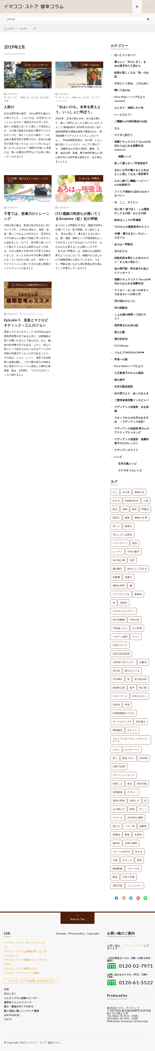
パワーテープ (120, 543)
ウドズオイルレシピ (130, 470)
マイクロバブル (121, 594)
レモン (116, 749)
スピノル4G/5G (121, 851)
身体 (139, 860)
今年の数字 (133, 551)
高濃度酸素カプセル (124, 713)
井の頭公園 (119, 560)
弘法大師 (44, 97)
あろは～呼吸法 (90, 178)
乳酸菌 (116, 577)
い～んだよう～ (123, 114)
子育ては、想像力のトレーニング (27, 216)
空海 (6, 101)
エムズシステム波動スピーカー (21, 997)
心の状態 (137, 628)
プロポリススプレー (124, 611)
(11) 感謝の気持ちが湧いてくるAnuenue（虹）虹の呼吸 (78, 216)
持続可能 (142, 783)
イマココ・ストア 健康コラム (43, 1042)
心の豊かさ (119, 809)
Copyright (93, 933)
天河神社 (117, 679)
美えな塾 (119, 332)
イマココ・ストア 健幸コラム (20, 968)
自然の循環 (131, 843)
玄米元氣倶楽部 (123, 386)
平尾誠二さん (120, 628)
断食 (115, 877)
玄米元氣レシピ (127, 463)
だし (115, 492)
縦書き (128, 577)
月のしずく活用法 (122, 534)
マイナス (117, 817)
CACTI (8, 1019)
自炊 (132, 560)
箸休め (116, 843)
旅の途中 (119, 379)
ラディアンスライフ (126, 449)
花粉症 (123, 602)
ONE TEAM (119, 766)
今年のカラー (139, 696)
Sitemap (61, 933)
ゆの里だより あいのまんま (131, 393)
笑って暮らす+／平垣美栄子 (131, 163)
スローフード (120, 696)
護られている (132, 670)
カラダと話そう (123, 134)
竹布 (6, 989)
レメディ (117, 551)
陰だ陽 (143, 687)
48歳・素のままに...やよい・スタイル (28, 179)
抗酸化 (143, 662)
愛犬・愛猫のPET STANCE (18, 1006)
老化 (129, 783)
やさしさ (127, 860)
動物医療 (117, 868)
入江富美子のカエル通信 (128, 372)
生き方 (116, 500)
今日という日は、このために (131, 83)
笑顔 (134, 543)
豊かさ (116, 826)
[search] (148, 19)
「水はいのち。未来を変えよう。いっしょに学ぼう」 (78, 109)
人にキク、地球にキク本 (128, 107)
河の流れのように (125, 300)
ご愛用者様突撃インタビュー (131, 400)
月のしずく (13, 97)
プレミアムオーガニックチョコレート (130, 740)
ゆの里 (34, 97)
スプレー (132, 792)
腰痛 (127, 517)
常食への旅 (121, 359)
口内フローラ (120, 645)
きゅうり (132, 730)
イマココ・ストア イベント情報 (21, 972)
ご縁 (145, 500)
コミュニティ (134, 885)
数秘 (127, 834)
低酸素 (143, 826)
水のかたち (121, 251)
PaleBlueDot (132, 500)
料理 (127, 704)
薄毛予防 (117, 885)
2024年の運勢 (135, 817)
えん (117, 128)
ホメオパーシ (132, 749)
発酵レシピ (124, 156)
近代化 (116, 670)
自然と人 (135, 800)
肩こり (116, 526)
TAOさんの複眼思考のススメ (32, 284)
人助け (9, 107)
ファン (136, 636)
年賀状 (138, 834)
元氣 (115, 860)
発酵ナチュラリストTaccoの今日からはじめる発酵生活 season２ (132, 145)
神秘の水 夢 (140, 517)
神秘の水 (24, 97)
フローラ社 (133, 868)
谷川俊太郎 (140, 679)
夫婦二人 (117, 783)
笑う (115, 758)
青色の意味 (119, 800)
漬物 (124, 509)
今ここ (143, 809)
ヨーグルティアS (122, 721)
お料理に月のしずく (124, 662)
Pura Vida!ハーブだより (128, 366)
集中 (132, 687)
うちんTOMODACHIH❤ (129, 352)
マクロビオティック (33, 314)
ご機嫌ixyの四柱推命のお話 (130, 121)
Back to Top (78, 919)
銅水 (134, 509)
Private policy (76, 933)
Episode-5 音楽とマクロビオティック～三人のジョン (26, 322)
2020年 (143, 758)
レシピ (118, 456)
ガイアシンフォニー (124, 775)
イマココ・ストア (133, 945)
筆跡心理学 (119, 585)
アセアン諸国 (120, 636)
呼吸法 (145, 509)
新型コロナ (128, 758)
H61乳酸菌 (119, 619)
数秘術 (138, 594)
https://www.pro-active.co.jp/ (130, 1021)
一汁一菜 (130, 826)
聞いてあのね (92, 64)
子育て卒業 (128, 877)
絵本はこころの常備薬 (127, 219)
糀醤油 (116, 834)
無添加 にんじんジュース (18, 1002)
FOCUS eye (121, 345)
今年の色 (134, 619)
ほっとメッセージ (38, 64)
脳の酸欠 (117, 568)
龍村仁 (116, 517)
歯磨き (128, 526)
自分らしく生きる (137, 568)
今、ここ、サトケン (126, 202)
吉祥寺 (116, 704)
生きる (138, 851)
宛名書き (141, 721)
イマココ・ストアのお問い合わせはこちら (31, 980)
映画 (132, 809)
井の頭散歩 (121, 307)
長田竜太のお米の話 (126, 325)
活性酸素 (117, 792)
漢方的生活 (121, 338)
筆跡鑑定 (117, 730)
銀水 (115, 509)
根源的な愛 (119, 687)
